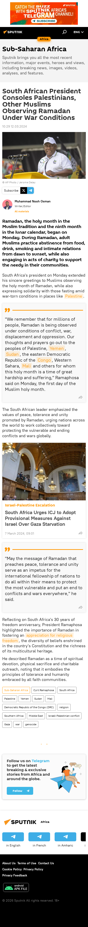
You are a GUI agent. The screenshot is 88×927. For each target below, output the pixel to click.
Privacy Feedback (14, 875)
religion (64, 707)
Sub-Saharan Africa (16, 690)
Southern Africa (13, 715)
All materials (22, 211)
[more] (80, 397)
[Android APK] (16, 888)
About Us (9, 863)
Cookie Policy (12, 869)
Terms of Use (26, 863)
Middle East (36, 715)
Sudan (12, 354)
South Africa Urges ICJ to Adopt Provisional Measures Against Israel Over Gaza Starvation (40, 518)
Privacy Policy (33, 869)
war (17, 724)
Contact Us (46, 863)
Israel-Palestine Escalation (30, 505)
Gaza (7, 724)
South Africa (66, 690)
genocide (30, 724)
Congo (44, 360)
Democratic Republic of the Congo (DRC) (29, 707)
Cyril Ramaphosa (43, 690)
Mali (26, 366)
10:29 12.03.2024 (14, 126)
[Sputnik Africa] (13, 34)
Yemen (57, 348)
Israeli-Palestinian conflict (63, 715)
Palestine (73, 296)
